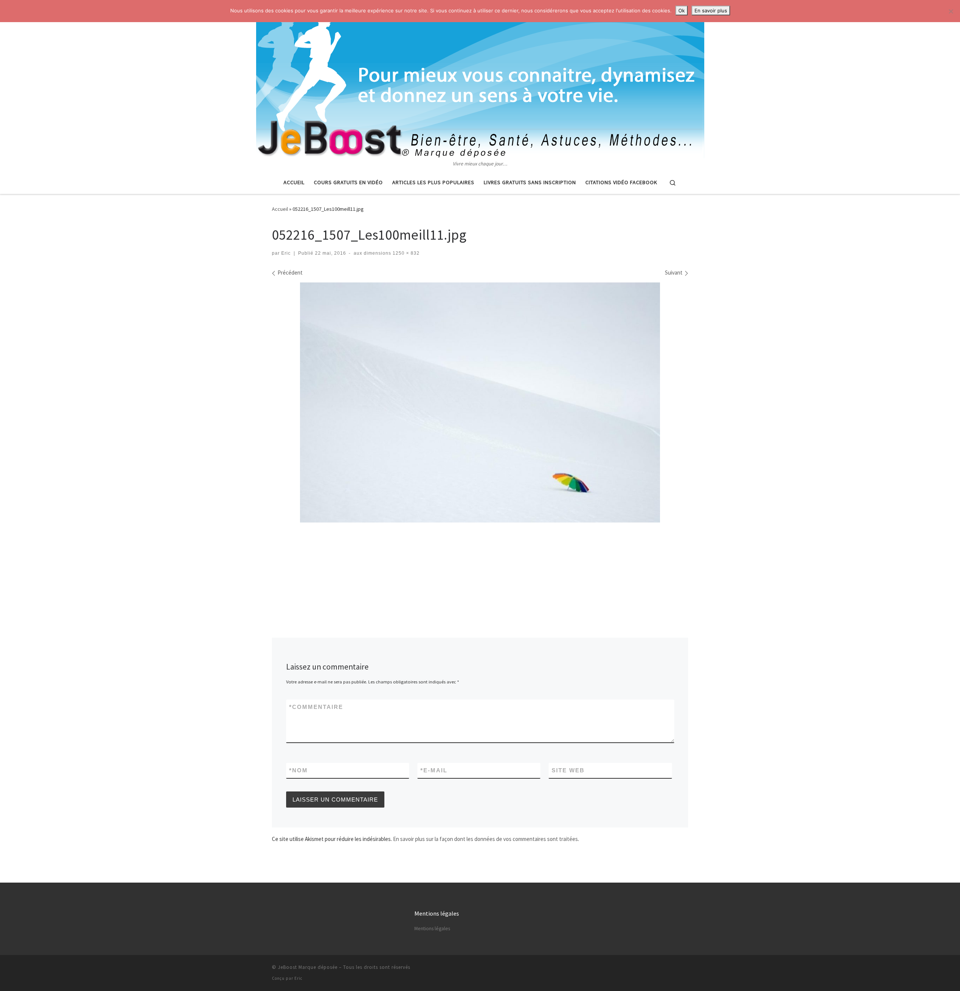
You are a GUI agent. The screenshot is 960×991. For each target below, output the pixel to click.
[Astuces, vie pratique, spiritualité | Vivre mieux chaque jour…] (480, 80)
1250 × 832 (405, 253)
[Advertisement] (480, 545)
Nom (298, 770)
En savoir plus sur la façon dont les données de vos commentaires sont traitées (485, 838)
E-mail (433, 770)
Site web (568, 770)
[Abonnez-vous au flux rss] (686, 969)
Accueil (280, 209)
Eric (286, 253)
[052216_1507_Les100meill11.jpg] (480, 402)
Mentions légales (432, 928)
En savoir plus (710, 11)
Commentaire (316, 707)
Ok (681, 11)
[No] (950, 11)
